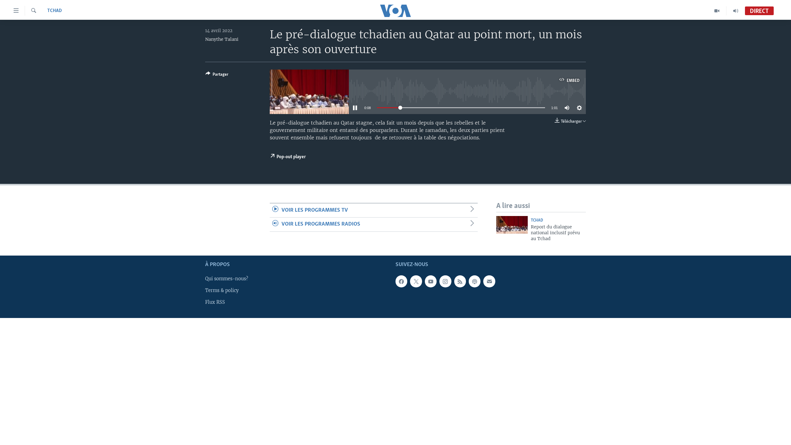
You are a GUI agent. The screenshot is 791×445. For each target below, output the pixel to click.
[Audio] (735, 10)
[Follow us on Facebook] (401, 281)
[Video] (717, 10)
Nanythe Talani (222, 39)
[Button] (216, 75)
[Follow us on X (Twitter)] (416, 281)
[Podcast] (474, 281)
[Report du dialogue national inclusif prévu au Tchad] (512, 225)
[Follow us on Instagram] (445, 281)
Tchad (54, 10)
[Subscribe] (489, 281)
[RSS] (460, 281)
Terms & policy (222, 290)
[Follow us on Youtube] (431, 281)
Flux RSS (215, 302)
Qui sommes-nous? (226, 279)
